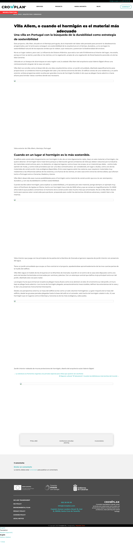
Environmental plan (21, 507)
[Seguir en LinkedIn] (7, 1)
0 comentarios (99, 441)
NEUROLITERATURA (10, 12)
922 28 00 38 (126, 1)
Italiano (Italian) (5, 537)
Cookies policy (19, 515)
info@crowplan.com (116, 1)
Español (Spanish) (6, 532)
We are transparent (21, 500)
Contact (126, 7)
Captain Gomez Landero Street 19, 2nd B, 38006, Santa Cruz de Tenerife (66, 510)
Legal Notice (18, 518)
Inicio (15, 14)
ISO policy (17, 504)
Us (25, 6)
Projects (58, 6)
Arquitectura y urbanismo (32, 14)
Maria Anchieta (80, 6)
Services (39, 6)
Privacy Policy (19, 511)
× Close (2, 542)
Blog (98, 6)
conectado (33, 470)
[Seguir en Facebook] (4, 1)
